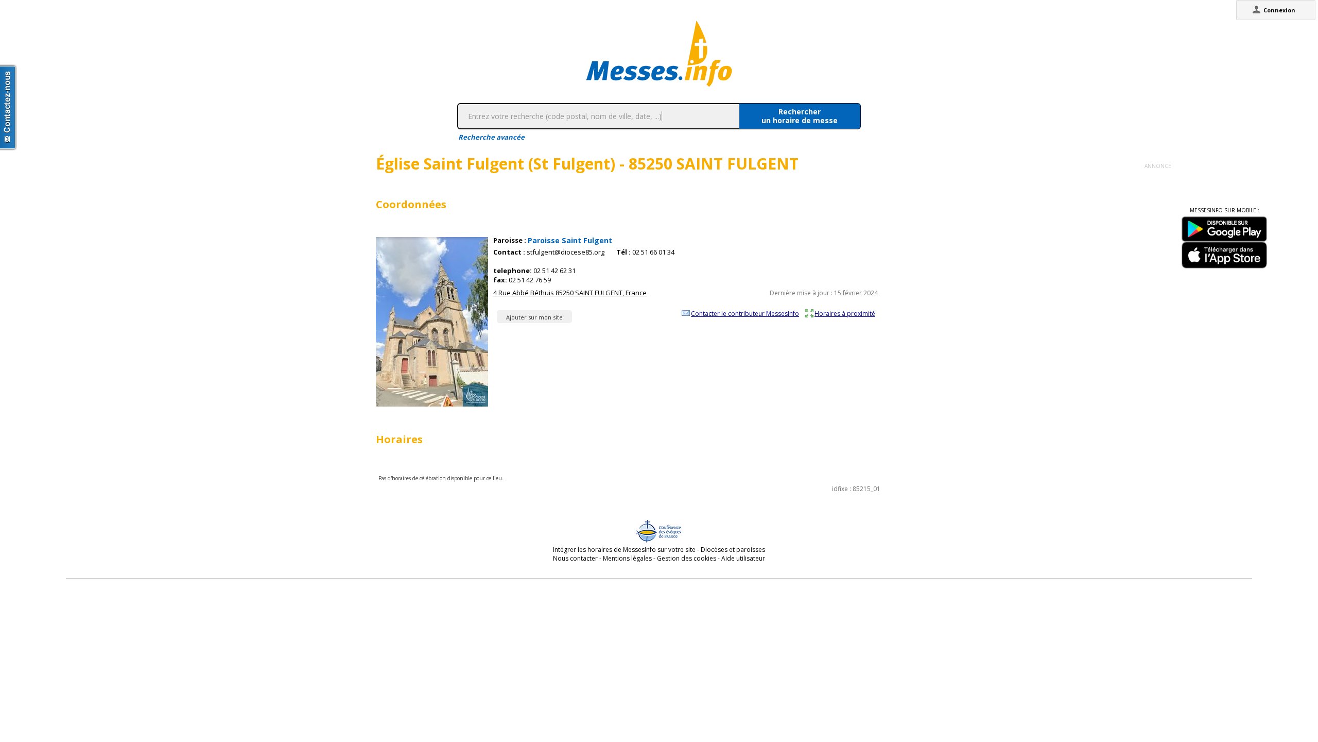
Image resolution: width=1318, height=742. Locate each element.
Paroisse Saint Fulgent (570, 240)
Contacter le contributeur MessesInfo (745, 313)
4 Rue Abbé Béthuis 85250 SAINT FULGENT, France (570, 292)
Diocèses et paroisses (733, 549)
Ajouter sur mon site (534, 317)
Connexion (1279, 10)
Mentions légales (627, 558)
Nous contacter (575, 558)
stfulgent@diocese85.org (565, 252)
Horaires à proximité (844, 313)
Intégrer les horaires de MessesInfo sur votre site (624, 549)
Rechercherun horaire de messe (799, 116)
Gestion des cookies (686, 558)
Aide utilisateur (743, 558)
